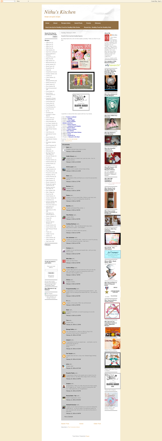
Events (88, 23)
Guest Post (49, 119)
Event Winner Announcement (49, 94)
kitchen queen (70, 166)
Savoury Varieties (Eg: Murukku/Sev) (51, 202)
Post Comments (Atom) (74, 427)
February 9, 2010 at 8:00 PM (73, 284)
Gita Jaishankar (70, 237)
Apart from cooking (50, 51)
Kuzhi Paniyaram (50, 145)
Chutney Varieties (50, 73)
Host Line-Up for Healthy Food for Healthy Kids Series (62, 27)
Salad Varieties (49, 196)
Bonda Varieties (50, 64)
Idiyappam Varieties (51, 125)
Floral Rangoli (49, 105)
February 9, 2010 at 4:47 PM (73, 243)
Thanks (48, 232)
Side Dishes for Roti (51, 209)
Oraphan (68, 383)
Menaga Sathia (70, 329)
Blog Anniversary (50, 62)
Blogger (87, 436)
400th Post (48, 46)
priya (67, 364)
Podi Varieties (49, 167)
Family (47, 96)
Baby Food (48, 58)
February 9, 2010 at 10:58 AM (73, 151)
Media (47, 149)
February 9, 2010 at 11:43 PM (73, 315)
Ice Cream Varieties (51, 123)
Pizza (47, 165)
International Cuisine (51, 134)
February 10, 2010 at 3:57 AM (73, 335)
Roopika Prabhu (70, 373)
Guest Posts (78, 23)
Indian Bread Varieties (51, 129)
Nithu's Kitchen (60, 11)
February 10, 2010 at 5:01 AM (73, 359)
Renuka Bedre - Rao (71, 395)
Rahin (67, 175)
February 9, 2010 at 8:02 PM (73, 296)
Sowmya (68, 248)
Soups (47, 218)
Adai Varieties (49, 50)
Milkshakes (49, 151)
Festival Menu (49, 101)
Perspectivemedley (71, 288)
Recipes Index (65, 23)
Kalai (67, 147)
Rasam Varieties (50, 182)
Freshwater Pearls (50, 285)
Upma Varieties (49, 237)
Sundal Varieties (50, 225)
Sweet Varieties (50, 227)
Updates (48, 235)
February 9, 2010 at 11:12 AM (73, 171)
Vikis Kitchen (69, 215)
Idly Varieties (49, 127)
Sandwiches (49, 199)
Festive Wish (49, 103)
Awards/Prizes (68, 141)
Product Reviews (50, 176)
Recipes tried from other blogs (50, 188)
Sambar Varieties (50, 198)
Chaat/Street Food (50, 72)
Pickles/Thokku (50, 163)
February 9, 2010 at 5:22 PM (73, 253)
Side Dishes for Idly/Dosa (50, 207)
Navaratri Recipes (50, 156)
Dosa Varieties (49, 86)
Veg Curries (49, 241)
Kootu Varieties (49, 137)
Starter (47, 220)
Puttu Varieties (49, 178)
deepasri (68, 340)
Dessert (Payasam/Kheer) (50, 80)
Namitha (68, 206)
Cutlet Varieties (49, 77)
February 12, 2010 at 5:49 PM (73, 413)
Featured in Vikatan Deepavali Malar (51, 99)
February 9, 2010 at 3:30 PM (73, 201)
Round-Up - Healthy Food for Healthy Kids (97, 27)
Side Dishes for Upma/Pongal (50, 213)
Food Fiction (49, 109)
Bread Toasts (49, 66)
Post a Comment (69, 416)
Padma (68, 195)
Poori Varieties (49, 171)
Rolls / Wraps (49, 192)
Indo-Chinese (49, 132)
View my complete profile (111, 58)
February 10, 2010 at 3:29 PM (73, 378)
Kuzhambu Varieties (51, 142)
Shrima (68, 279)
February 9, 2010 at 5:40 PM (73, 262)
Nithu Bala (69, 258)
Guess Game (49, 117)
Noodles (48, 158)
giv (47, 110)
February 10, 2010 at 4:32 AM (73, 348)
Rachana (68, 186)
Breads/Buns (49, 68)
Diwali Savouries (50, 82)
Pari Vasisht (69, 353)
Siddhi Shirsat (70, 156)
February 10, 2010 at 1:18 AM (73, 324)
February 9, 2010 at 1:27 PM (73, 181)
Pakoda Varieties (50, 161)
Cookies (48, 75)
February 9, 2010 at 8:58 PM (73, 305)
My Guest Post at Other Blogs (50, 153)
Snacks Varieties (50, 216)
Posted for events (50, 172)
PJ (67, 300)
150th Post (48, 42)
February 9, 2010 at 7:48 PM (73, 275)
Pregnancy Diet (50, 174)
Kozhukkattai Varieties (51, 139)
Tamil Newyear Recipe (51, 228)
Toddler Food (49, 233)
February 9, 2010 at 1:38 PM (73, 190)
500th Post (48, 48)
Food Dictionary (50, 107)
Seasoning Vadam (50, 204)
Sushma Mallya (70, 267)
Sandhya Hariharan (71, 224)
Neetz (67, 309)
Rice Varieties (49, 190)
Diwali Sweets (49, 84)
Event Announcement (51, 88)
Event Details (49, 91)
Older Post (97, 424)
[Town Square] (48, 293)
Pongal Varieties (50, 169)
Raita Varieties (49, 180)
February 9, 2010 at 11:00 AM (73, 162)
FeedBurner (51, 277)
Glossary (98, 23)
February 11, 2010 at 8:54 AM (73, 400)
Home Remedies (50, 121)
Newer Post (65, 424)
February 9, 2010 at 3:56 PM (73, 210)
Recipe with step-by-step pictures (51, 184)
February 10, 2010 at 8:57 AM (73, 368)
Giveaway (48, 112)
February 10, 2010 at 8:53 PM (73, 391)
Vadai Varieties (49, 239)
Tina (67, 320)
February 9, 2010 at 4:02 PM (73, 219)
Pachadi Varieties (50, 159)
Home (47, 23)
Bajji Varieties (49, 60)
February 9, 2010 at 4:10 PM (73, 232)
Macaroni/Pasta (50, 147)
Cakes (47, 70)
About (55, 23)
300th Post (48, 44)
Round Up (48, 194)
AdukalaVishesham (71, 404)
